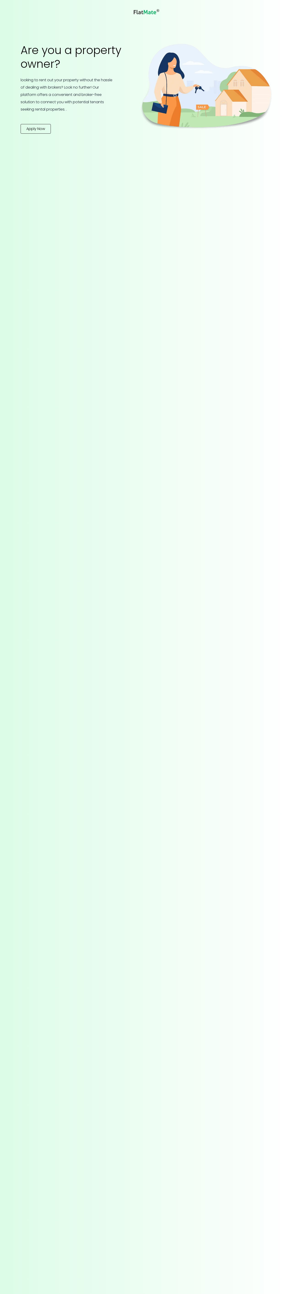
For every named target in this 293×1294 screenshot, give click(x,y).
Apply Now (35, 128)
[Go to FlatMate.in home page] (146, 11)
